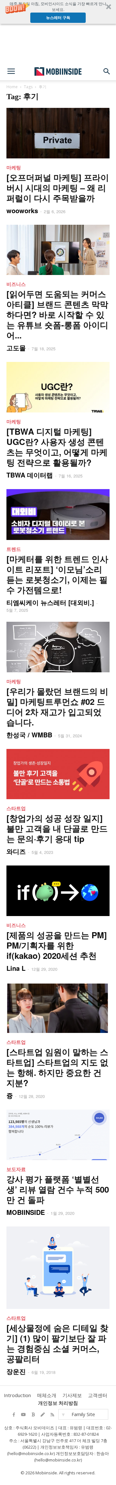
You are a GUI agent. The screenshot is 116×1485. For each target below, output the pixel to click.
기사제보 (72, 1395)
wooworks (22, 210)
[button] (58, 12)
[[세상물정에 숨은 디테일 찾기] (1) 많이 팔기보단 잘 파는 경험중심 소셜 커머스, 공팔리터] (58, 1267)
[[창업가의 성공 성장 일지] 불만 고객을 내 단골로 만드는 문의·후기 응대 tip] (58, 774)
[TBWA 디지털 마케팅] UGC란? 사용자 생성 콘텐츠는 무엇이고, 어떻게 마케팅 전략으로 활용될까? (57, 446)
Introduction (17, 1395)
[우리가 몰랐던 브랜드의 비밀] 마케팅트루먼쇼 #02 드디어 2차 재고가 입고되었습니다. (57, 706)
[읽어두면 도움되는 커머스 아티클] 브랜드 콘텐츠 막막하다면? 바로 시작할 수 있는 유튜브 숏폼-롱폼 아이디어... (57, 314)
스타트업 (16, 808)
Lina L (15, 968)
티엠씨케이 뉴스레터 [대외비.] (50, 602)
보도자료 (16, 1169)
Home (12, 87)
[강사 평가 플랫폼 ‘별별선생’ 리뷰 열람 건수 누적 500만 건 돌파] (58, 1135)
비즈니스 (16, 284)
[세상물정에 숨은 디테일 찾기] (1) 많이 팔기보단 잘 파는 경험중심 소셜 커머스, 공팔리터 (57, 1343)
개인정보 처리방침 (58, 1403)
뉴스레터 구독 (58, 17)
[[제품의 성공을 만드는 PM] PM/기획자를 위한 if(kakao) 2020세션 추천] (58, 890)
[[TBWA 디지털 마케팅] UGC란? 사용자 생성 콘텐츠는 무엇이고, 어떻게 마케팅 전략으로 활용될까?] (58, 387)
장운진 (16, 1371)
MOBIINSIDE (25, 1212)
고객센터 (97, 1395)
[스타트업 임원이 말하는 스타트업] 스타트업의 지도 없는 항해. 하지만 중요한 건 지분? (57, 1067)
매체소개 (46, 1395)
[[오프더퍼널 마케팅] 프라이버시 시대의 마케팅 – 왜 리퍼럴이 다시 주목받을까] (58, 133)
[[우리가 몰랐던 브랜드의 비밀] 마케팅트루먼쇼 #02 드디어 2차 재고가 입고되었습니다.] (58, 647)
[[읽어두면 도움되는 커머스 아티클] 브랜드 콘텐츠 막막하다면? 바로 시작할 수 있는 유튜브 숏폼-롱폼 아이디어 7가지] (58, 250)
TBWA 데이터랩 (29, 474)
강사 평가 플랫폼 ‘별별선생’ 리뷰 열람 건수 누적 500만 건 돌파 (57, 1189)
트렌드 (13, 549)
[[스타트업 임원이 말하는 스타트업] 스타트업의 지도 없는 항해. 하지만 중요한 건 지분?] (58, 1007)
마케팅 (13, 167)
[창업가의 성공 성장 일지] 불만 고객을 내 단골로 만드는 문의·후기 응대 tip (57, 828)
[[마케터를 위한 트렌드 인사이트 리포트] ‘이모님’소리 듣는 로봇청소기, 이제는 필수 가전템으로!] (58, 514)
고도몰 (16, 347)
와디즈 (16, 851)
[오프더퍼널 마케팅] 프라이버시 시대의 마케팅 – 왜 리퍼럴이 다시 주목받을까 (57, 187)
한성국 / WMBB (29, 734)
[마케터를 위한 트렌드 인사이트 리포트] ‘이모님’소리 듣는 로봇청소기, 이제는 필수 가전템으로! (57, 574)
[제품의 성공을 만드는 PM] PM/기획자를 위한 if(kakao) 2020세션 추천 (56, 945)
